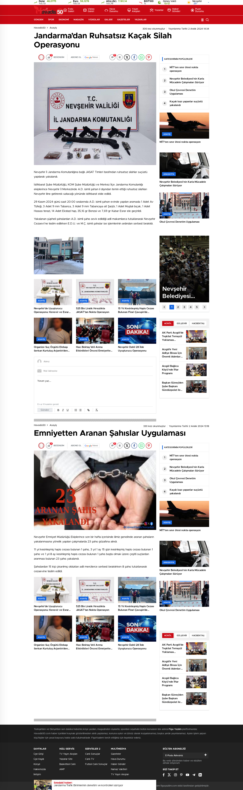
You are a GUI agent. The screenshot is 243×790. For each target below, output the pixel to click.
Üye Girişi (38, 754)
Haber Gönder (176, 10)
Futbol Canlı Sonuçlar (96, 764)
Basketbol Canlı (67, 764)
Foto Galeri (71, 10)
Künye (37, 764)
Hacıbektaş (198, 323)
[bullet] (80, 410)
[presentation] (164, 307)
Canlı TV (89, 759)
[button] (171, 307)
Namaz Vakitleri (119, 769)
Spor (51, 20)
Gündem (38, 20)
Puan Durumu (199, 10)
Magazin (79, 20)
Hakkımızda (40, 769)
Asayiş (53, 28)
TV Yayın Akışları (68, 754)
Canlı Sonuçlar (92, 754)
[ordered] (75, 410)
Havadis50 (40, 28)
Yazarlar (159, 10)
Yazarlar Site (65, 759)
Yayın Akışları (136, 10)
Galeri (108, 20)
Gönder (45, 410)
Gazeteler (123, 20)
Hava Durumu (113, 10)
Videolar (94, 20)
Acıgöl (168, 323)
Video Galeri (91, 10)
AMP (62, 769)
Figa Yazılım (175, 729)
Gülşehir (182, 323)
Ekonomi (64, 20)
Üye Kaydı (39, 759)
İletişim (37, 774)
